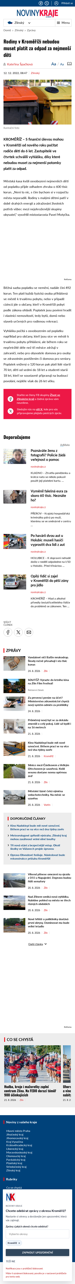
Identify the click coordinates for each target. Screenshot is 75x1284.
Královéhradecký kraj (19, 1145)
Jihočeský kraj (14, 1134)
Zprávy (31, 30)
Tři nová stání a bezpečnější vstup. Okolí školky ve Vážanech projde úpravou (35, 847)
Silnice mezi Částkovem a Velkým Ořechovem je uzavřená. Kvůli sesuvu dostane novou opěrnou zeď (48, 770)
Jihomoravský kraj (17, 1138)
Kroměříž (48, 756)
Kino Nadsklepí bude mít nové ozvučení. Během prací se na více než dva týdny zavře (48, 746)
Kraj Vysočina (14, 1141)
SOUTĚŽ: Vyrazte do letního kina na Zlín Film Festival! (48, 681)
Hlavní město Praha (18, 1130)
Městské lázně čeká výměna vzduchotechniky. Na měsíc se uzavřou (46, 794)
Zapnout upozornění (37, 1252)
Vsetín (47, 805)
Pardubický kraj (15, 1159)
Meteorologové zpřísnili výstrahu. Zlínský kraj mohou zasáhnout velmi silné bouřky (38, 837)
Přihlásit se (67, 3)
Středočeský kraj (16, 1166)
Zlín (46, 671)
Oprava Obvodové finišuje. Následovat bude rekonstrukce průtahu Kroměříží (37, 856)
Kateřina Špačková (20, 64)
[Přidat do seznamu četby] (69, 64)
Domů (7, 30)
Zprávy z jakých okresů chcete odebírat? (27, 1226)
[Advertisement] (37, 249)
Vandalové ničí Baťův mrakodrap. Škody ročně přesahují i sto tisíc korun (48, 661)
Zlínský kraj (13, 1170)
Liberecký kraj (14, 1148)
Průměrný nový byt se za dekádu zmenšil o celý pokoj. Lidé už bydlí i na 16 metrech (49, 723)
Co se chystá (20, 1039)
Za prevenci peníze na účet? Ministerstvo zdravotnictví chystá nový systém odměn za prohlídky (48, 701)
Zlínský (19, 22)
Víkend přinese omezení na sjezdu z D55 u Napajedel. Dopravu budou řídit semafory (49, 877)
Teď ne (10, 1261)
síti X (39, 409)
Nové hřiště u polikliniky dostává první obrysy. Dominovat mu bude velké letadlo (48, 922)
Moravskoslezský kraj (19, 1152)
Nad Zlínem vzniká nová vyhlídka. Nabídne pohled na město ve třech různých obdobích (49, 900)
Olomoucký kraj (16, 1156)
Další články (35, 944)
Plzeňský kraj (14, 1163)
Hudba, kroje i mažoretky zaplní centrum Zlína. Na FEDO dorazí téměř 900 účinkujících (30, 1090)
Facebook (41, 3)
